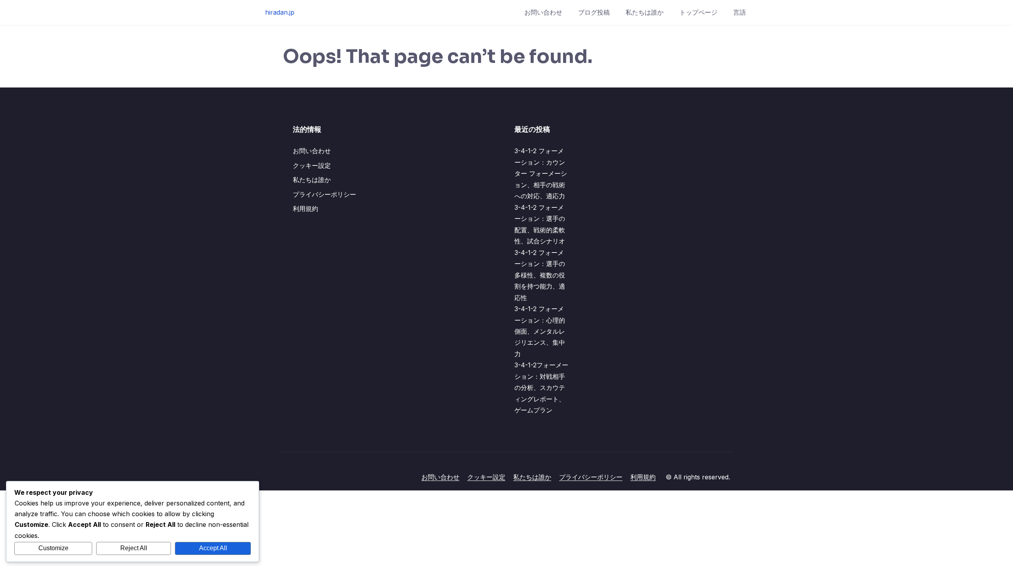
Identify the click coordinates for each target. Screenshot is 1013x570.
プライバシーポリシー (324, 194)
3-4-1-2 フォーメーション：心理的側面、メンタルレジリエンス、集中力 (539, 331)
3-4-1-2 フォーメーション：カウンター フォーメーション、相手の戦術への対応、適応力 (540, 173)
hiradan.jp (279, 12)
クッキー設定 (312, 165)
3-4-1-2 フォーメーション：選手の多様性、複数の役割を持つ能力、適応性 (539, 275)
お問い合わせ (543, 12)
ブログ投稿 (594, 12)
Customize (53, 548)
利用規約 (305, 209)
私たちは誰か (645, 12)
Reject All (133, 548)
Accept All (213, 548)
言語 (739, 12)
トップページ (698, 12)
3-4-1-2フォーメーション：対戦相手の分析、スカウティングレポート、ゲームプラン (541, 387)
